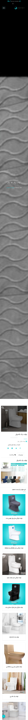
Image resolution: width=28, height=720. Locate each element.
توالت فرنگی (22, 441)
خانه (21, 188)
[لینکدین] (8, 448)
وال (18, 441)
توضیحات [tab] (20, 455)
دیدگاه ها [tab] (12, 455)
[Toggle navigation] (3, 8)
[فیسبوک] (20, 448)
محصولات (17, 188)
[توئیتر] (16, 448)
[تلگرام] (12, 448)
